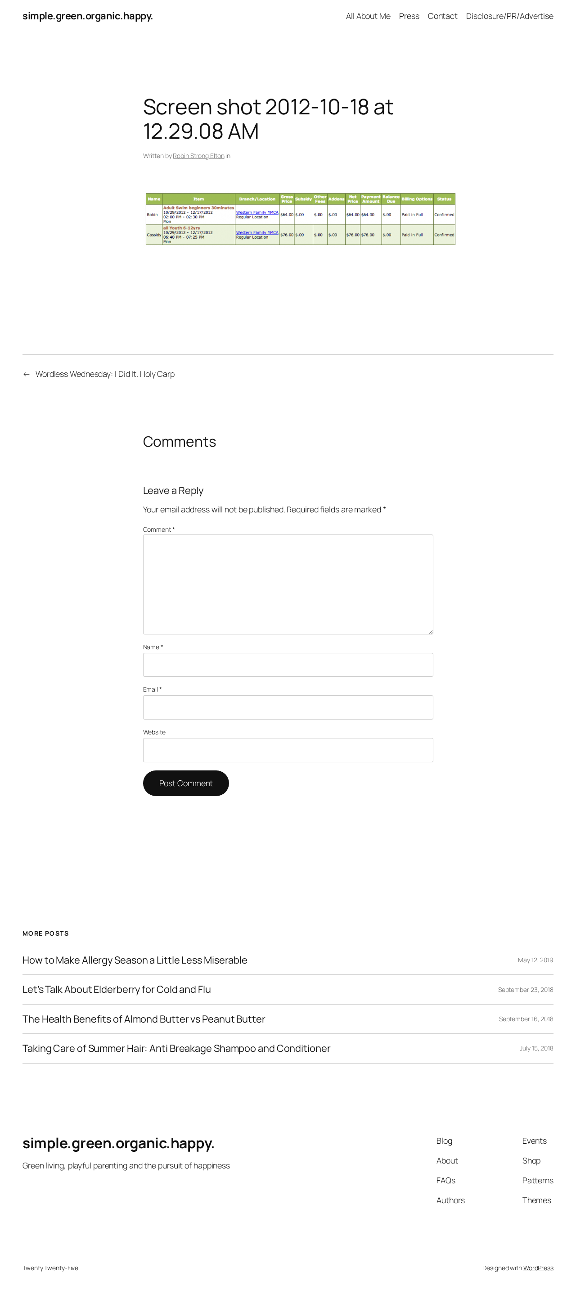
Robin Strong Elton (198, 155)
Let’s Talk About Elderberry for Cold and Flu (116, 989)
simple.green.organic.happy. (87, 16)
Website (154, 732)
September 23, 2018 (526, 989)
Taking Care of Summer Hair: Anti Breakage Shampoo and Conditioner (176, 1048)
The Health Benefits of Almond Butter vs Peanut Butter (144, 1019)
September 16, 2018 (526, 1018)
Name (153, 647)
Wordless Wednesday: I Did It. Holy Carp (105, 373)
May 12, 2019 (536, 959)
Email (152, 689)
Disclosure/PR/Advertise (510, 15)
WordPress (538, 1267)
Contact (443, 15)
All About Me (368, 15)
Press (409, 15)
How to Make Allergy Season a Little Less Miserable (135, 960)
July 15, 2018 (537, 1048)
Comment (159, 529)
